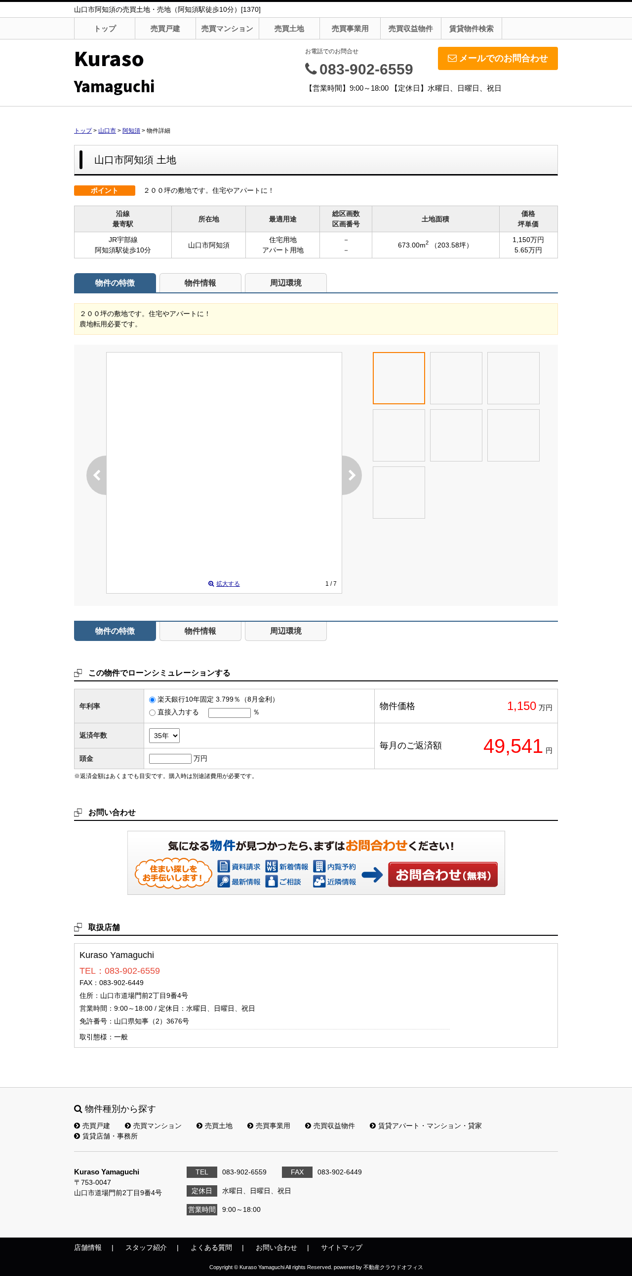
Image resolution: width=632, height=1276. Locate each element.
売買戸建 (165, 28)
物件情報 (200, 283)
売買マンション (227, 28)
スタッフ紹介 (146, 1247)
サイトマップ (341, 1247)
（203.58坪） (452, 245)
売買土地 (289, 28)
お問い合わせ (443, 874)
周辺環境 (286, 283)
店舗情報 (88, 1247)
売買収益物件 (411, 28)
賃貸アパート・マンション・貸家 (430, 1126)
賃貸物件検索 (471, 28)
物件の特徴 (115, 283)
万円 (200, 758)
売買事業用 (350, 28)
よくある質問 (211, 1247)
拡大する (228, 583)
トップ (105, 28)
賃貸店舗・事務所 (110, 1136)
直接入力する (178, 712)
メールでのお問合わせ (503, 58)
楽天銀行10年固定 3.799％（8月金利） (218, 699)
